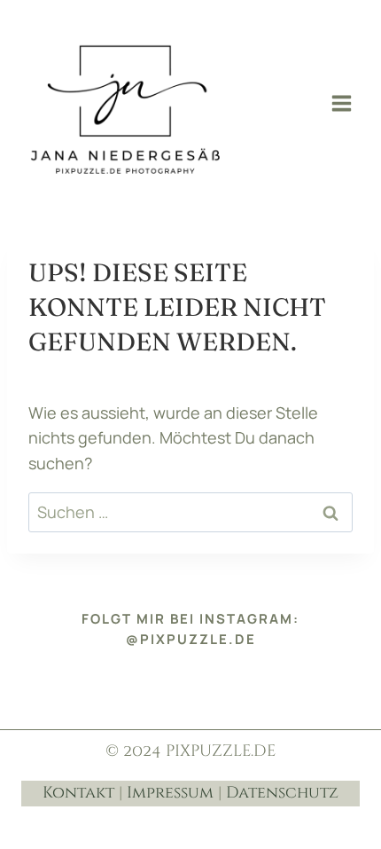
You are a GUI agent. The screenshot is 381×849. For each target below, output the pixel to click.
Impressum (170, 793)
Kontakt (78, 793)
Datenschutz (282, 793)
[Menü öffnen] (341, 103)
